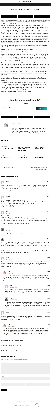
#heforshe (5, 157)
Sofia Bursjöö (16, 124)
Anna (7, 181)
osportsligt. (28, 77)
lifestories (3, 145)
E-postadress (4, 381)
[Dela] (9, 16)
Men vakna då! (40, 157)
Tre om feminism (7, 149)
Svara (48, 181)
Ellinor (8, 196)
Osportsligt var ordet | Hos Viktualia (14, 340)
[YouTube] (34, 405)
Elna (7, 229)
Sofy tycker (22, 11)
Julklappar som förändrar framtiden (24, 148)
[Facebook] (31, 405)
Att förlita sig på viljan (9, 167)
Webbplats (28, 381)
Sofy (7, 238)
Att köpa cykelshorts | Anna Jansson (14, 350)
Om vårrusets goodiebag (40, 148)
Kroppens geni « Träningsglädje (13, 345)
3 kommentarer (4, 146)
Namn (2, 376)
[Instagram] (32, 405)
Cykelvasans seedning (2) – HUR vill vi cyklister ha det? (39, 168)
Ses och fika (22, 157)
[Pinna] (25, 16)
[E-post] (42, 16)
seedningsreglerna (12, 49)
